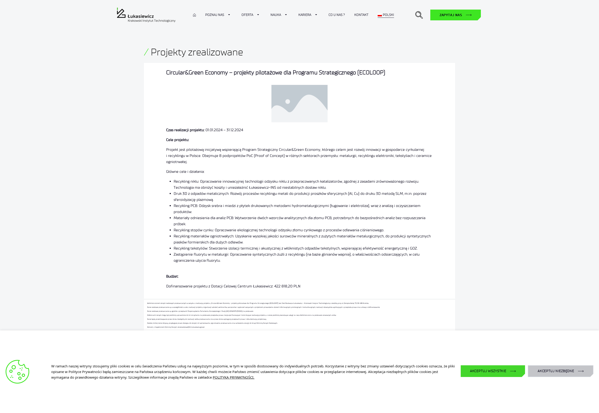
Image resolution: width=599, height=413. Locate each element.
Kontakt (361, 15)
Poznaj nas (214, 15)
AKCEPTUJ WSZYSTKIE (488, 371)
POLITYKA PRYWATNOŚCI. (233, 377)
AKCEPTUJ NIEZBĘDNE (556, 371)
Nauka (275, 15)
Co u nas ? (337, 15)
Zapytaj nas (451, 15)
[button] (419, 15)
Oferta (247, 15)
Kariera (304, 15)
